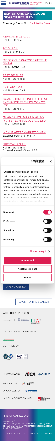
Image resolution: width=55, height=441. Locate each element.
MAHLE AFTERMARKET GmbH (24, 132)
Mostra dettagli (38, 251)
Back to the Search (41, 23)
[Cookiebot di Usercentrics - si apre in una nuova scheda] (32, 161)
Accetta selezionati (27, 269)
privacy (33, 433)
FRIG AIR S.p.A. (13, 87)
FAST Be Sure (13, 75)
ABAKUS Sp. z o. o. (16, 36)
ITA (46, 2)
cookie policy (15, 433)
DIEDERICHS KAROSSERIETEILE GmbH (25, 61)
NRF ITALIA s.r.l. (14, 144)
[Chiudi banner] (51, 161)
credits (46, 433)
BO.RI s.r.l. (10, 48)
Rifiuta (27, 277)
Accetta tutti (27, 260)
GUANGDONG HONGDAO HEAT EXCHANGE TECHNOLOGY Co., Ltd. (25, 102)
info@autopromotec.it (40, 426)
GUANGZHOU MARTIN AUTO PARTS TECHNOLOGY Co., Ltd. (24, 118)
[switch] (47, 221)
